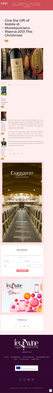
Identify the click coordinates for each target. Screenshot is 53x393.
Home (14, 3)
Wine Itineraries (34, 3)
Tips (27, 5)
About (29, 388)
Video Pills (27, 6)
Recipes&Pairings (18, 5)
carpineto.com (26, 352)
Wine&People (22, 3)
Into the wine (36, 5)
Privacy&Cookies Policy (38, 388)
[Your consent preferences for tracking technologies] (50, 390)
